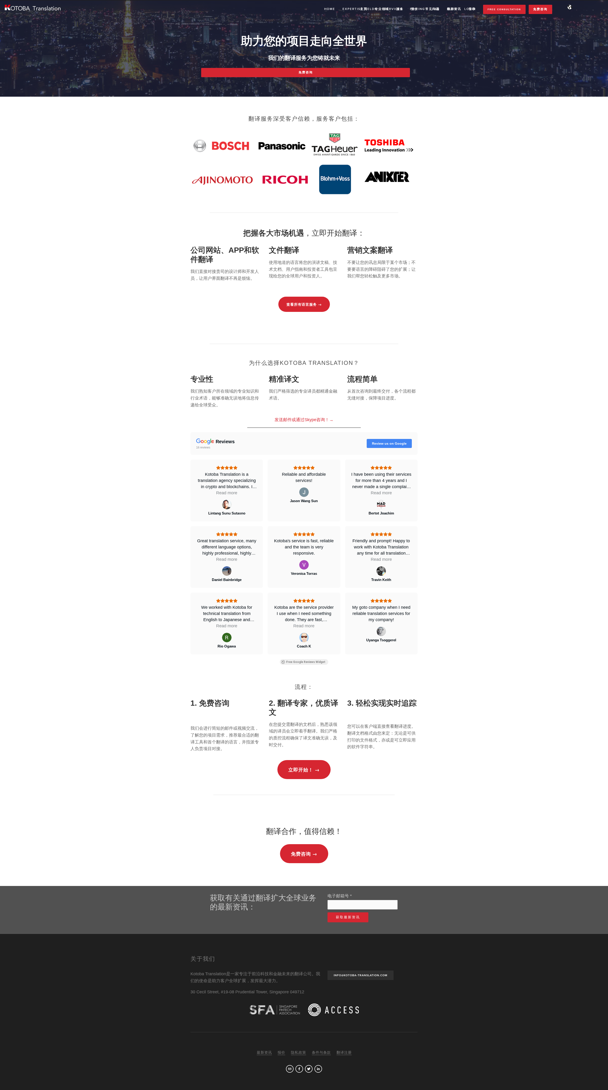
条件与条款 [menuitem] (321, 1052)
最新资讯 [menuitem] (454, 9)
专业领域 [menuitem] (382, 9)
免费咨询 (540, 9)
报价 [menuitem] (414, 9)
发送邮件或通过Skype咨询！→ (304, 419)
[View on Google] (227, 504)
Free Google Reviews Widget (305, 662)
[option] (304, 163)
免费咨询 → (304, 854)
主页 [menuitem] (363, 9)
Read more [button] (226, 492)
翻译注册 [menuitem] (344, 1052)
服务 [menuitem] (400, 9)
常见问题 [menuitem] (432, 9)
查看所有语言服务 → (304, 304)
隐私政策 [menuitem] (298, 1052)
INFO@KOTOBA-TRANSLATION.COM (360, 975)
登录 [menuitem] (472, 9)
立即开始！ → (304, 770)
